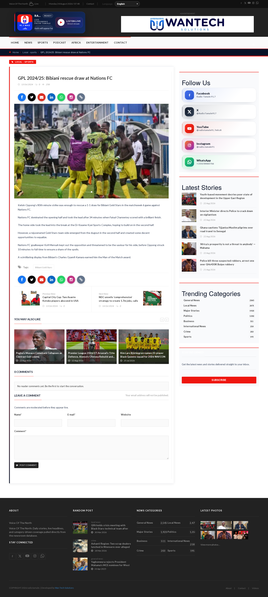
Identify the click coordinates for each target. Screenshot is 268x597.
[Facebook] (241, 3)
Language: (107, 3)
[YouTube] (249, 3)
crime (93, 540)
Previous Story (48, 293)
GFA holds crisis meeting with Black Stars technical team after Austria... (109, 528)
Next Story (103, 293)
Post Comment (28, 465)
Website (126, 414)
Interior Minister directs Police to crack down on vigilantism (226, 213)
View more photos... (210, 544)
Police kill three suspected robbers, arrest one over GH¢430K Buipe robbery (227, 262)
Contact (90, 3)
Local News (219, 305)
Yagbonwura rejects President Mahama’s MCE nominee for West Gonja (110, 565)
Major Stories (219, 310)
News (28, 42)
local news (95, 522)
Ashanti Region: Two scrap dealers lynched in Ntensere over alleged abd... (111, 547)
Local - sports (29, 52)
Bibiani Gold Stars (43, 267)
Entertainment (97, 42)
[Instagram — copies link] (71, 97)
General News (219, 300)
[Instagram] (253, 3)
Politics (219, 315)
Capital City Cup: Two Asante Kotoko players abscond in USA (60, 299)
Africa (76, 42)
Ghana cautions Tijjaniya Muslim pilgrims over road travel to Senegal (226, 229)
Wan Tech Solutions (64, 587)
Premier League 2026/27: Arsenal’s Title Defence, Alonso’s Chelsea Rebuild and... (91, 355)
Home (15, 42)
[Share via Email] (42, 97)
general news (97, 558)
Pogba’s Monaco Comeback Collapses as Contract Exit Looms (39, 355)
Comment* (20, 431)
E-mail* (71, 414)
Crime (218, 331)
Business (218, 321)
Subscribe (219, 380)
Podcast (59, 42)
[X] (245, 3)
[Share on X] (32, 97)
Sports (43, 42)
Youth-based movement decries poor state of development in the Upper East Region (226, 196)
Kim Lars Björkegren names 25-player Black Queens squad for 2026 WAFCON (142, 355)
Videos (255, 588)
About (229, 588)
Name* (18, 414)
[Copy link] (81, 97)
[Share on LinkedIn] (51, 97)
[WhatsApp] (257, 3)
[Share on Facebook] (22, 97)
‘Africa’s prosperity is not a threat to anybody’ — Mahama (227, 246)
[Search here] (254, 44)
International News (218, 326)
